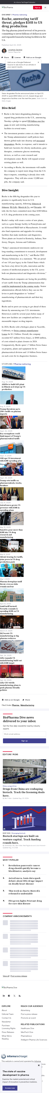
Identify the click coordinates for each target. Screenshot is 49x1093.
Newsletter (6, 1021)
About (4, 1010)
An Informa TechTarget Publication (24, 2)
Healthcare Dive (27, 1028)
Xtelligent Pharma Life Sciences (34, 1040)
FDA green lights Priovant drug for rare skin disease (25, 902)
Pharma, (16, 705)
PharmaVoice (26, 1036)
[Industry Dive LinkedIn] (3, 995)
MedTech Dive (27, 1032)
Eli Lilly (13, 207)
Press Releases (8, 1032)
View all (6, 976)
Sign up (37, 7)
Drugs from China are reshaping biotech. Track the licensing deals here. (24, 792)
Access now (10, 1088)
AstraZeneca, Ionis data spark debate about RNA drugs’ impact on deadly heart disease (26, 881)
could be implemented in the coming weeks (20, 286)
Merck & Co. (24, 207)
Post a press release (19, 976)
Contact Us (6, 1018)
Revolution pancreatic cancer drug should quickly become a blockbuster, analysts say (24, 868)
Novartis (37, 207)
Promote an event (28, 1018)
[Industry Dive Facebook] (9, 995)
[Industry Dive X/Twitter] (14, 995)
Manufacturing (27, 705)
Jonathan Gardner (15, 50)
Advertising (25, 1010)
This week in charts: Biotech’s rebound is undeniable (24, 892)
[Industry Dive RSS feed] (19, 995)
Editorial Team (8, 1014)
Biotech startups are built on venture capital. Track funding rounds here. (22, 839)
